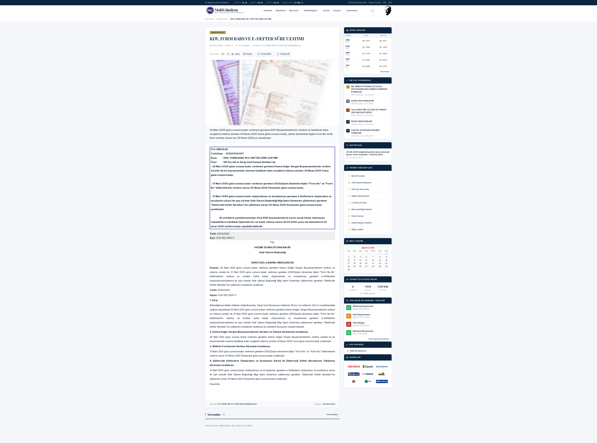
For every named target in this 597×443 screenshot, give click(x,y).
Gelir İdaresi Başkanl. (370, 182)
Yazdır (249, 54)
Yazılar (326, 10)
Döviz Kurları (370, 216)
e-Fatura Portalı (370, 203)
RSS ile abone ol (358, 351)
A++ (238, 54)
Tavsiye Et (284, 54)
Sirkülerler (280, 10)
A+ (232, 54)
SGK (390, 2)
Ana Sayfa (209, 19)
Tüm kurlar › (385, 71)
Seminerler (351, 10)
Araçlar (337, 10)
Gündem (268, 10)
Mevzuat (293, 10)
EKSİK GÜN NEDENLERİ (362, 101)
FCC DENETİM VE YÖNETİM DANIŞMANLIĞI (281, 45)
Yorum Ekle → (333, 414)
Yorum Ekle (266, 54)
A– (223, 54)
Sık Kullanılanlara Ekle (357, 2)
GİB (384, 2)
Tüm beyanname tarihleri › (379, 339)
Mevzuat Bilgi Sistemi (370, 209)
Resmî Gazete (375, 2)
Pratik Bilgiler (310, 10)
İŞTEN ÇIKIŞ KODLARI (361, 121)
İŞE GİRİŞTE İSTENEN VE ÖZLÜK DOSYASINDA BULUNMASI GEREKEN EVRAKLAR (369, 89)
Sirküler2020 (222, 19)
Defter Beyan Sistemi (370, 223)
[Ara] (372, 10)
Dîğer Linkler (370, 229)
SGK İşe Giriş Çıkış (370, 189)
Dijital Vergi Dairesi (370, 196)
